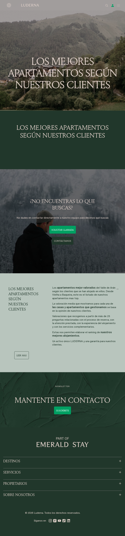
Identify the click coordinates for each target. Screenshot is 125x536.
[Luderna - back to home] (23, 5)
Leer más (21, 355)
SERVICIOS (12, 472)
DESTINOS (11, 461)
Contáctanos (62, 240)
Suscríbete (62, 410)
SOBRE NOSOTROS (19, 494)
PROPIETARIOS (15, 483)
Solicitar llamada (62, 229)
